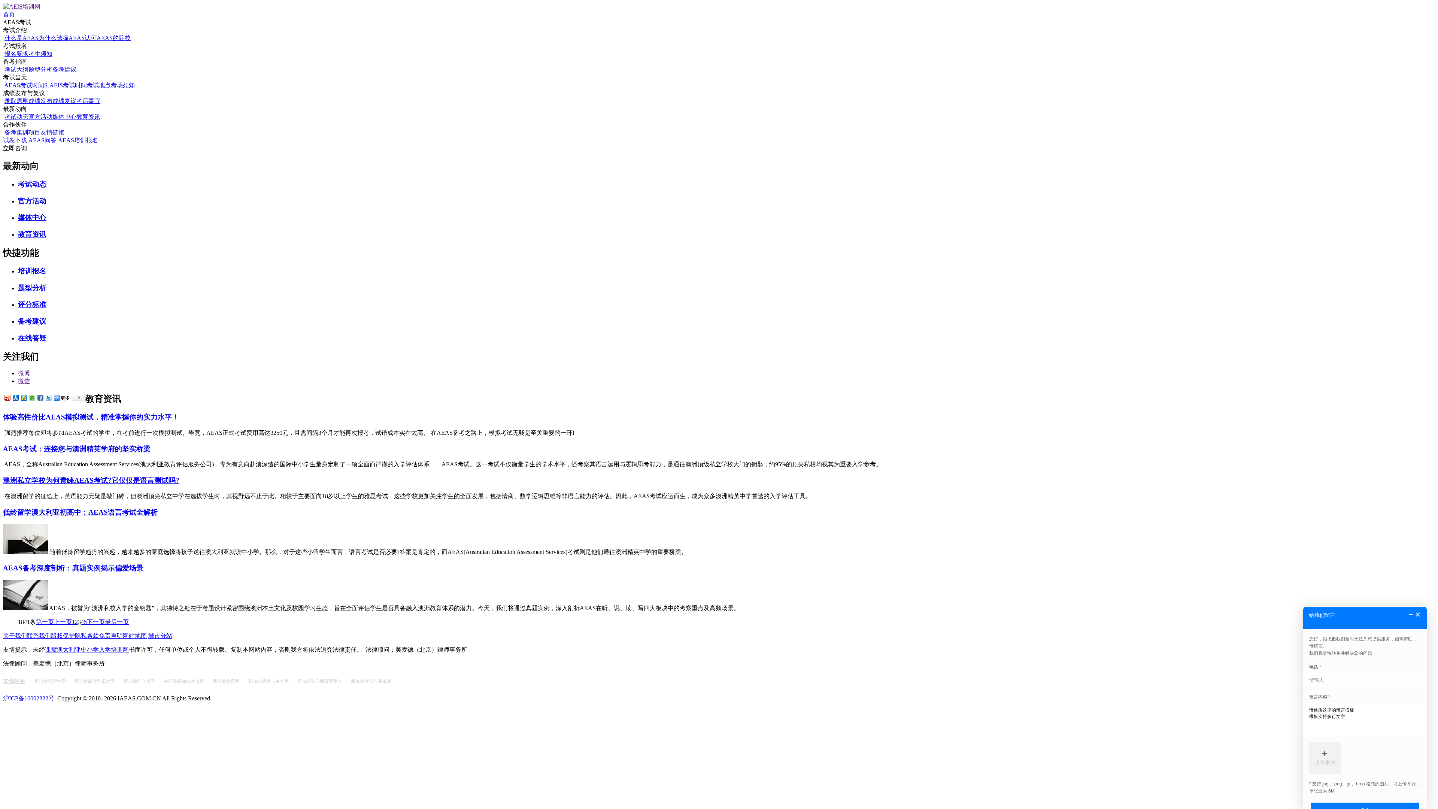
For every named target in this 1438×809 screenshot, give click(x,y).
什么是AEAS (21, 38)
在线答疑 (32, 338)
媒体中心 (64, 116)
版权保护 (63, 636)
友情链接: (14, 681)
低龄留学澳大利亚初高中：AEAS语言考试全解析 (80, 512)
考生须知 (40, 54)
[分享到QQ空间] (23, 397)
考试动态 (16, 116)
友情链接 (52, 132)
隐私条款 (87, 636)
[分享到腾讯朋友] (32, 397)
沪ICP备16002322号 (28, 698)
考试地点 (99, 85)
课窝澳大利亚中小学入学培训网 (87, 649)
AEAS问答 (42, 140)
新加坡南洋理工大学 (95, 681)
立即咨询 (15, 148)
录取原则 (16, 101)
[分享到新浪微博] (7, 397)
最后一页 (117, 622)
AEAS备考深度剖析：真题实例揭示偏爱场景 (73, 568)
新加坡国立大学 (140, 681)
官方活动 (40, 116)
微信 (24, 381)
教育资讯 (88, 116)
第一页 (45, 622)
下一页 (96, 622)
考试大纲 (16, 69)
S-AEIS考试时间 (65, 85)
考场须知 (123, 85)
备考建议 (64, 69)
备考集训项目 (22, 132)
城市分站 (160, 636)
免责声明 (111, 636)
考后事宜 (88, 101)
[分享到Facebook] (40, 397)
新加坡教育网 (227, 681)
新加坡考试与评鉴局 (371, 681)
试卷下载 (15, 140)
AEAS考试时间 (24, 85)
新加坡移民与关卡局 (269, 681)
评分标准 (32, 304)
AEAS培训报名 (78, 140)
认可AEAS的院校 (108, 38)
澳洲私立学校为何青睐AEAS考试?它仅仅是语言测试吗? (91, 480)
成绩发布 (40, 101)
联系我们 (39, 636)
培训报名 (32, 271)
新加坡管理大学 (50, 681)
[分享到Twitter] (48, 397)
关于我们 (15, 636)
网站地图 (135, 636)
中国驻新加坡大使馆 (184, 681)
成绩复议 (64, 101)
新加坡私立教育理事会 (320, 681)
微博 (24, 373)
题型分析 (40, 69)
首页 (9, 14)
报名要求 (16, 54)
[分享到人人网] (15, 397)
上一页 (63, 622)
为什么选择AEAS (62, 38)
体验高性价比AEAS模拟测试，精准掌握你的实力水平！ (91, 417)
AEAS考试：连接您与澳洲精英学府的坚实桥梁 (77, 449)
